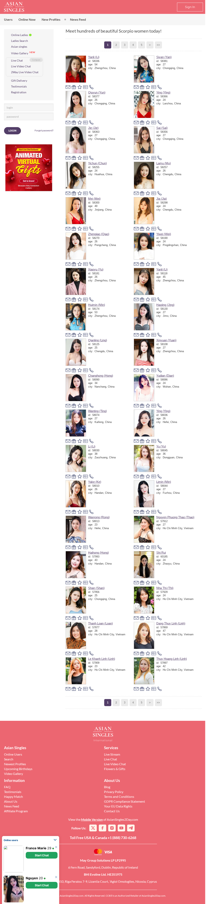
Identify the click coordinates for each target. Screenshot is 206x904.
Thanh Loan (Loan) (100, 623)
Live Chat (17, 60)
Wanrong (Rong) (99, 517)
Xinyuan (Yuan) (166, 340)
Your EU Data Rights (118, 806)
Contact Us (112, 811)
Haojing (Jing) (165, 304)
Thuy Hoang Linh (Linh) (171, 658)
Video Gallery (19, 53)
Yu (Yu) (161, 446)
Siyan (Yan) (164, 57)
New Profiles (51, 19)
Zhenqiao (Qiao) (98, 234)
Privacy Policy (113, 792)
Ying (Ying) (163, 92)
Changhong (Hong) (100, 375)
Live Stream (112, 754)
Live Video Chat (21, 66)
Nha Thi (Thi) (164, 587)
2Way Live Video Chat (24, 72)
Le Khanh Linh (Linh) (101, 658)
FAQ (7, 787)
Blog (107, 787)
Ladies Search (19, 40)
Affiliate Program (16, 811)
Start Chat (42, 855)
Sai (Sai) (162, 127)
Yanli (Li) (93, 57)
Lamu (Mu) (163, 163)
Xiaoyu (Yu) (95, 269)
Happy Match (13, 796)
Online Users (13, 754)
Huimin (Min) (96, 304)
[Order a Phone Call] (91, 87)
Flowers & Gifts (114, 769)
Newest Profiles (15, 764)
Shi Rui (161, 552)
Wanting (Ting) (97, 410)
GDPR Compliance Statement (124, 801)
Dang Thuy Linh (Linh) (170, 623)
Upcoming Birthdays (18, 769)
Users (8, 19)
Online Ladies (19, 35)
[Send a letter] (68, 87)
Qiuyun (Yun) (96, 92)
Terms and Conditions (119, 796)
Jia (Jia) (161, 198)
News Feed (78, 19)
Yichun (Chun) (97, 163)
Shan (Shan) (96, 587)
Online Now (27, 19)
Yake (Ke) (94, 481)
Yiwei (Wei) (163, 234)
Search (8, 759)
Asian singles (19, 46)
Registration (18, 92)
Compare (36, 60)
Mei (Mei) (94, 198)
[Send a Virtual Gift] (85, 87)
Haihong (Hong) (98, 552)
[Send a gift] (73, 87)
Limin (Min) (163, 481)
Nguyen (32, 878)
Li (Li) (91, 446)
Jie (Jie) (93, 127)
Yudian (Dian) (165, 375)
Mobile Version (92, 819)
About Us (10, 801)
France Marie (36, 848)
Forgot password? (44, 130)
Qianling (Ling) (97, 340)
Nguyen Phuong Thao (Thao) (175, 517)
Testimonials (19, 86)
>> (158, 44)
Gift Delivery (19, 80)
